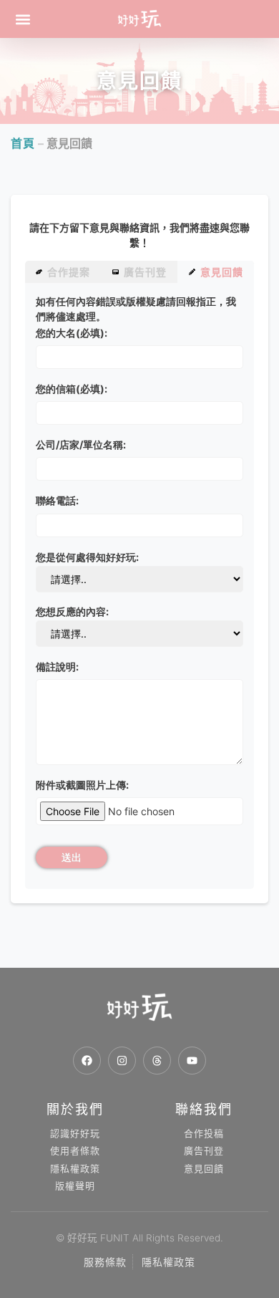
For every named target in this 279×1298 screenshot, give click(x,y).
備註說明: (57, 666)
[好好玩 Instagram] (122, 1061)
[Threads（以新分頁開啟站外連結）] (157, 1061)
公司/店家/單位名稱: (81, 444)
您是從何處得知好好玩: (87, 557)
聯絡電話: (57, 500)
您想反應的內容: (72, 611)
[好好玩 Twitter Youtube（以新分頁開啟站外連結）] (192, 1061)
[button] (22, 19)
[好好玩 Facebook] (87, 1061)
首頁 (23, 143)
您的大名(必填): (71, 333)
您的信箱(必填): (71, 389)
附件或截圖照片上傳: (82, 785)
